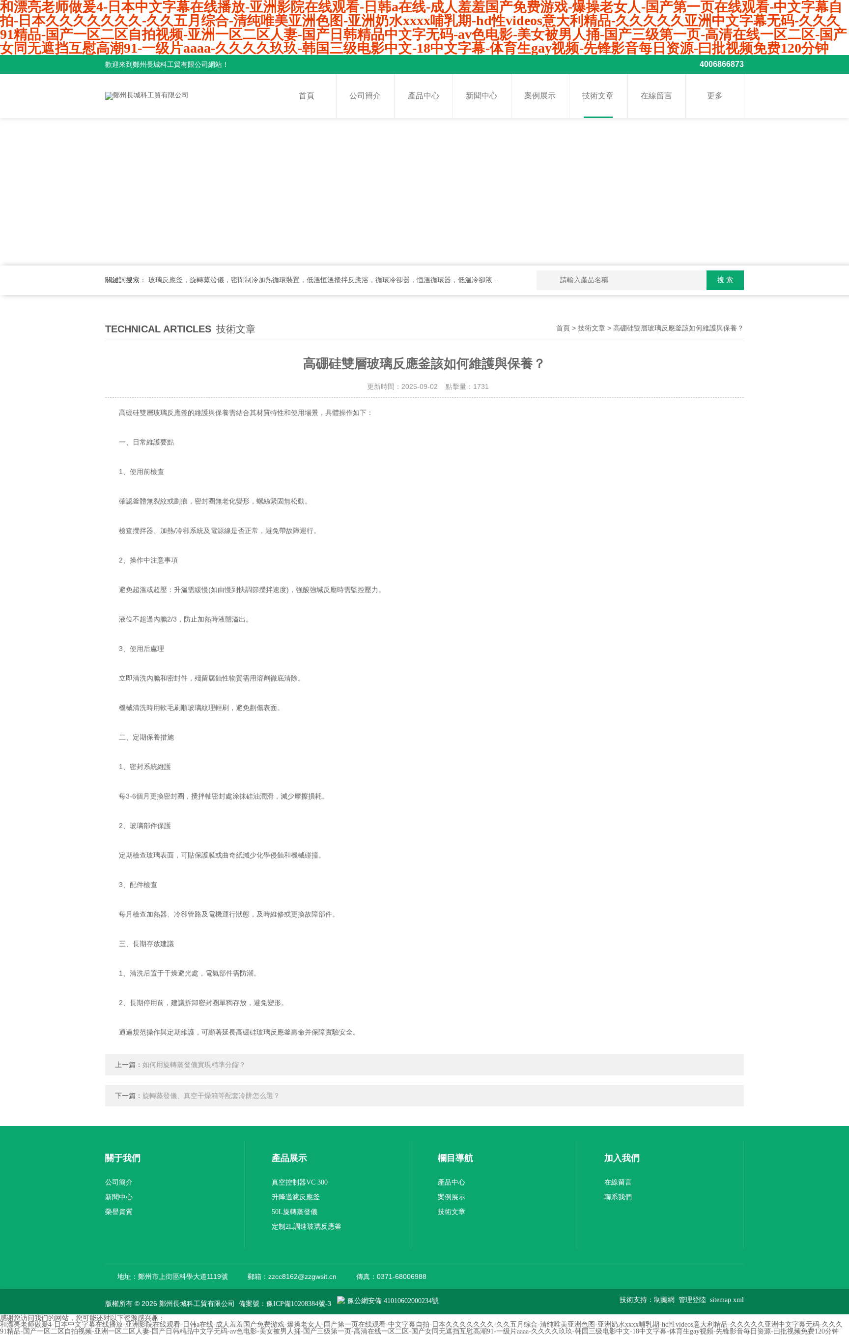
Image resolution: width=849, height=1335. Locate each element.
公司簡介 (365, 95)
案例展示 (540, 95)
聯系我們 (618, 1197)
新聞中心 (481, 95)
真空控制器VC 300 (300, 1182)
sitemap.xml (727, 1300)
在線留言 (656, 95)
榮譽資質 (119, 1212)
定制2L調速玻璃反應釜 (306, 1226)
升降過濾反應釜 (296, 1197)
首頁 (306, 95)
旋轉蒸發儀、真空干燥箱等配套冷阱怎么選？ (211, 1095)
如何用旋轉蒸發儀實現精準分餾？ (194, 1064)
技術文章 (598, 95)
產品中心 (423, 95)
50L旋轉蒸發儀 (294, 1212)
